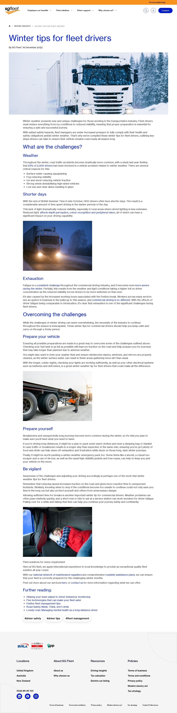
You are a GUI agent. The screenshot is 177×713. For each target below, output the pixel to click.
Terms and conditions (77, 705)
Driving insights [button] (99, 670)
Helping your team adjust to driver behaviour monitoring (58, 596)
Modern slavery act (114, 705)
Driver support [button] (83, 10)
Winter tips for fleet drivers (50, 26)
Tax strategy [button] (134, 691)
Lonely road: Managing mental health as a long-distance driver (62, 610)
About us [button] (58, 670)
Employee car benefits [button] (38, 10)
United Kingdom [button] (25, 670)
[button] (153, 10)
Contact (165, 10)
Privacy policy (96, 705)
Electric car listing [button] (100, 681)
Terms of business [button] (137, 670)
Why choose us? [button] (105, 10)
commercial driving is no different (111, 299)
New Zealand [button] (23, 681)
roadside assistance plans (120, 574)
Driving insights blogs (157, 2)
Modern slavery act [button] (138, 686)
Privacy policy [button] (135, 681)
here (64, 582)
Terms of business (56, 705)
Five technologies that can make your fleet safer (53, 600)
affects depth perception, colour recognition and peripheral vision (77, 212)
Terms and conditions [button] (139, 676)
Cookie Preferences (150, 705)
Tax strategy (132, 705)
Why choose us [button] (62, 676)
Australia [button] (21, 676)
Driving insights (22, 26)
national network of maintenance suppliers (57, 574)
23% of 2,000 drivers (40, 165)
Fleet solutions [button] (62, 10)
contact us (77, 582)
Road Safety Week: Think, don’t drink (47, 606)
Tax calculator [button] (98, 676)
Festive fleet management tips (43, 603)
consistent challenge (48, 285)
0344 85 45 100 (25, 690)
